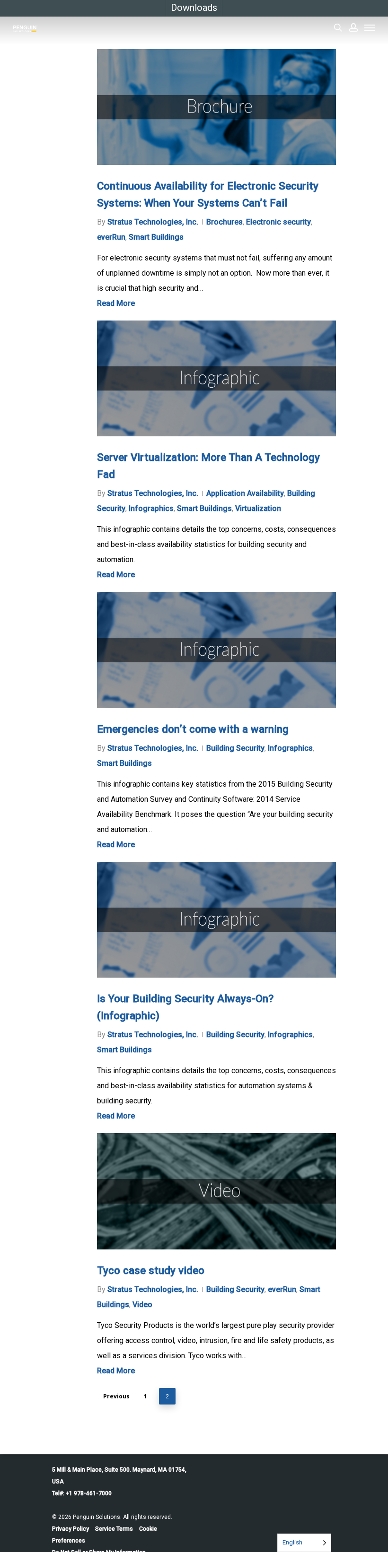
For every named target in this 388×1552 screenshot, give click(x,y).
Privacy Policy (70, 1529)
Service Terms (114, 1529)
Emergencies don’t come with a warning (193, 729)
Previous (116, 1396)
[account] (353, 27)
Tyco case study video (150, 1270)
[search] (338, 27)
